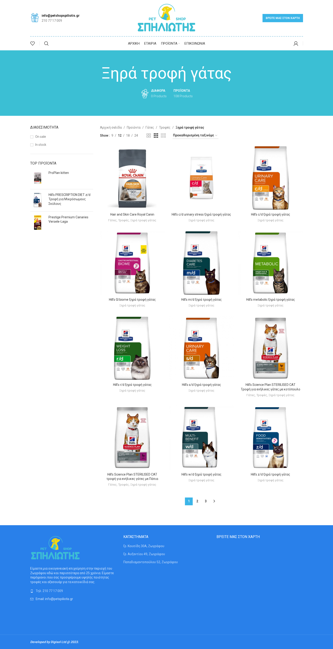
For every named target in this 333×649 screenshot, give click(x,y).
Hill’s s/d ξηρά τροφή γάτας (201, 385)
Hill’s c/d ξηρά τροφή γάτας (270, 214)
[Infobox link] (55, 18)
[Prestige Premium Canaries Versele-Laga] (37, 222)
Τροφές (165, 127)
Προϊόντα (134, 127)
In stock (40, 144)
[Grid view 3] (156, 135)
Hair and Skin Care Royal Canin (132, 214)
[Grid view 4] (163, 135)
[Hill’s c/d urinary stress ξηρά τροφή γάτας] (201, 178)
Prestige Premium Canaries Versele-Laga (68, 219)
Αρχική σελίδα (111, 127)
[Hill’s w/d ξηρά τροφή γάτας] (201, 438)
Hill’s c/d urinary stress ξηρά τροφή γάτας (201, 214)
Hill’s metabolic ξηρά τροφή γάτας (270, 299)
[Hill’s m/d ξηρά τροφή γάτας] (201, 263)
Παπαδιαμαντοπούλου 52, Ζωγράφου (150, 562)
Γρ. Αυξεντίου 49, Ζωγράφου (144, 554)
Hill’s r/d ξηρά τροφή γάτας (132, 385)
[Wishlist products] (32, 43)
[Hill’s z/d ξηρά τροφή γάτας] (270, 438)
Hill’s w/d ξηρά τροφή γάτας (201, 474)
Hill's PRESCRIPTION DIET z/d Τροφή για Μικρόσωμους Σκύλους (69, 199)
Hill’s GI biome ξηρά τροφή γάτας (132, 299)
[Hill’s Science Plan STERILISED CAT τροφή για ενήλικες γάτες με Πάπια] (132, 438)
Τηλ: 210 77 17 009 (49, 591)
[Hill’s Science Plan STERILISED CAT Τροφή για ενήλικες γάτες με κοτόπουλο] (270, 348)
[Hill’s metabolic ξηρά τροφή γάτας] (270, 263)
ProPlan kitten (59, 173)
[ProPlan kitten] (37, 178)
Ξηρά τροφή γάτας (143, 220)
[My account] (296, 43)
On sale (40, 136)
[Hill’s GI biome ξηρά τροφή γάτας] (132, 263)
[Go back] (95, 73)
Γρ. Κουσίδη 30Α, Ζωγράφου (143, 546)
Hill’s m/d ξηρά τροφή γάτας (201, 299)
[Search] (46, 43)
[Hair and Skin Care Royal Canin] (132, 178)
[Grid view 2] (148, 135)
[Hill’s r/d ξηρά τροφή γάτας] (132, 348)
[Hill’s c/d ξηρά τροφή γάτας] (270, 178)
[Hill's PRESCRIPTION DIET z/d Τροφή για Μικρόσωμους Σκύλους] (37, 200)
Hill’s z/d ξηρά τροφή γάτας (270, 474)
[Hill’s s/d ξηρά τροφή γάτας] (201, 348)
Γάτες (150, 127)
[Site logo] (166, 18)
